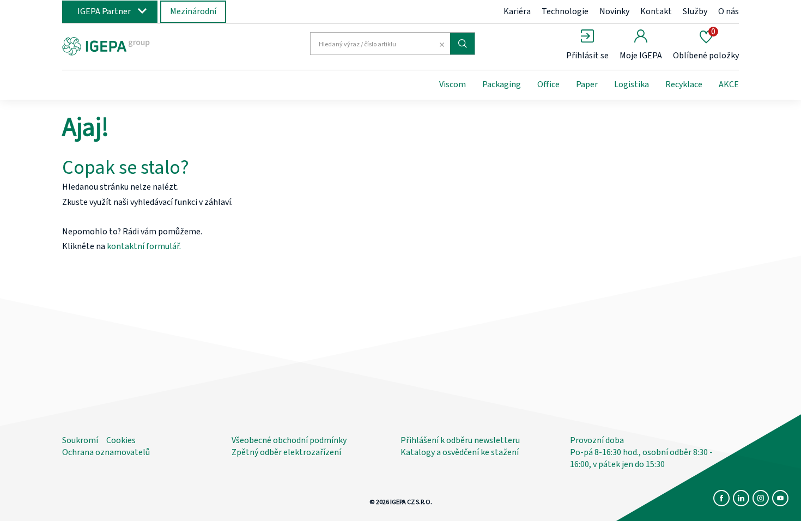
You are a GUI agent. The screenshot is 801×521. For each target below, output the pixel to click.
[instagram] (761, 498)
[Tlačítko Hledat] (462, 43)
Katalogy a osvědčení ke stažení (459, 452)
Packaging (501, 84)
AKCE (729, 84)
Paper (587, 84)
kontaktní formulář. (144, 246)
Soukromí (80, 440)
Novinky (614, 11)
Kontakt (656, 11)
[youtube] (780, 498)
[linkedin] (741, 498)
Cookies (121, 440)
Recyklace (683, 84)
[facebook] (721, 498)
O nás (728, 11)
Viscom (452, 84)
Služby (695, 11)
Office (548, 84)
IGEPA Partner (104, 11)
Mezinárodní (193, 11)
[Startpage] (151, 45)
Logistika (631, 84)
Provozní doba (597, 440)
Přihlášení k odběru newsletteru (460, 440)
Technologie (565, 11)
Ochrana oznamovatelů (106, 452)
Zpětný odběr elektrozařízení (286, 452)
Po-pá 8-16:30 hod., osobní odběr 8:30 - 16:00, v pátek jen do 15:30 (641, 458)
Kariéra (517, 11)
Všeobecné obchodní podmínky (289, 440)
